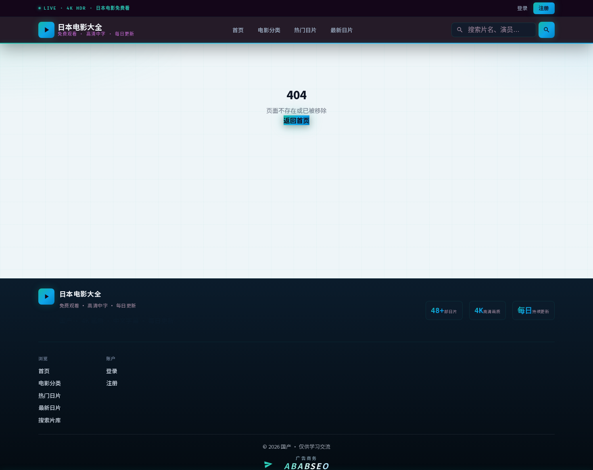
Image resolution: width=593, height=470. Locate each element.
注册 (544, 8)
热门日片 (305, 30)
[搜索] (547, 30)
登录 (522, 8)
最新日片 (341, 30)
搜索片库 (49, 420)
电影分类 (269, 30)
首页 (238, 30)
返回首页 (296, 120)
